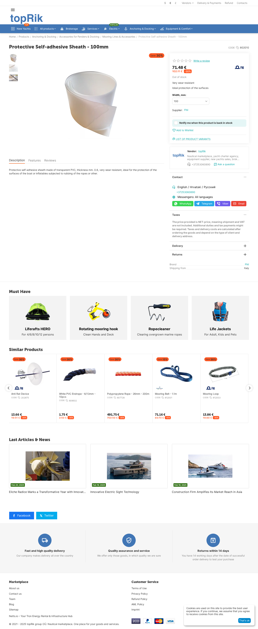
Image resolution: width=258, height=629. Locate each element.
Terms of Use (139, 588)
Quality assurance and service (129, 550)
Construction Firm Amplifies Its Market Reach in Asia (207, 492)
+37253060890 (185, 192)
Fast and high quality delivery (45, 550)
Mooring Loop (211, 393)
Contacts (242, 2)
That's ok (244, 620)
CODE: (231, 47)
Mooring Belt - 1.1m (166, 393)
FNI (186, 109)
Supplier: (177, 110)
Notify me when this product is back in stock (205, 122)
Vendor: (192, 151)
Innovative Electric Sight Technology (114, 492)
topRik (202, 151)
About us (14, 588)
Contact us (15, 593)
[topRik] (26, 18)
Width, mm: (179, 94)
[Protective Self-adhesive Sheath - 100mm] (92, 103)
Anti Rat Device (20, 393)
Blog (11, 604)
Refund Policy (139, 598)
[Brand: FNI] (239, 66)
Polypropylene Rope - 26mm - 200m (128, 393)
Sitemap (14, 609)
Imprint (135, 609)
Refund (229, 2)
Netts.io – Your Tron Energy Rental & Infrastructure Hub (41, 616)
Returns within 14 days (213, 550)
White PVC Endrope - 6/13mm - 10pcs (77, 395)
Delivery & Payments (209, 2)
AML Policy (137, 604)
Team (12, 598)
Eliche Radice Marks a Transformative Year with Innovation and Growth (47, 492)
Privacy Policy (139, 593)
